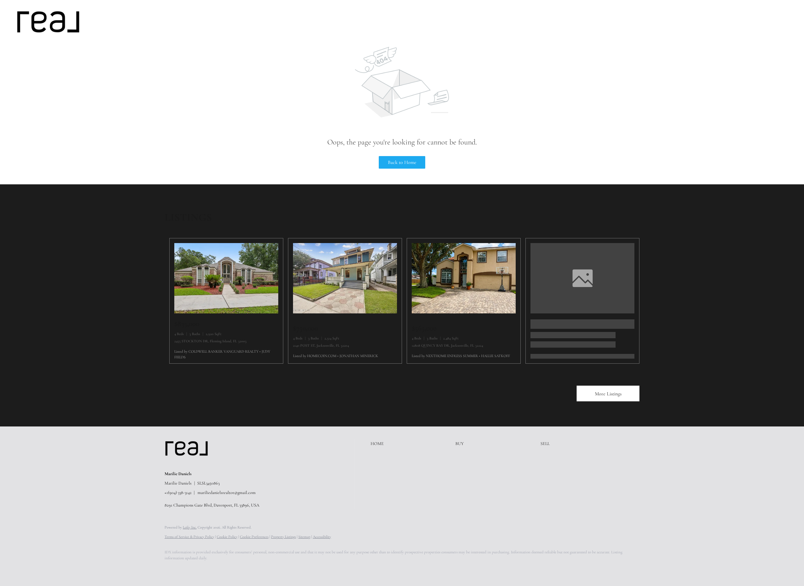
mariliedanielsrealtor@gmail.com (227, 492)
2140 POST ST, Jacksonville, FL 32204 (321, 345)
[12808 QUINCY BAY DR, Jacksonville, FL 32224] (464, 312)
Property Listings (283, 536)
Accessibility (322, 536)
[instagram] (226, 569)
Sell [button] (144, 21)
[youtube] (245, 569)
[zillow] (208, 569)
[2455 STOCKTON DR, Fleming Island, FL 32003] (226, 312)
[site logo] (191, 463)
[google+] (263, 569)
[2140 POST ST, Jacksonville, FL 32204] (345, 312)
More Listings (608, 394)
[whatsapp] (281, 569)
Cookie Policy (227, 536)
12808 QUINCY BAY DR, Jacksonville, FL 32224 (447, 345)
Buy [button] (125, 21)
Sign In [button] (786, 21)
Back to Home (402, 162)
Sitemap (304, 536)
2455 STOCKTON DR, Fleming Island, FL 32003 (210, 341)
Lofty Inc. (190, 527)
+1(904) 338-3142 (178, 492)
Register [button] (759, 21)
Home (106, 21)
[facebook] (172, 569)
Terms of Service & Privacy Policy (189, 536)
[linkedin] (190, 569)
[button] (48, 22)
